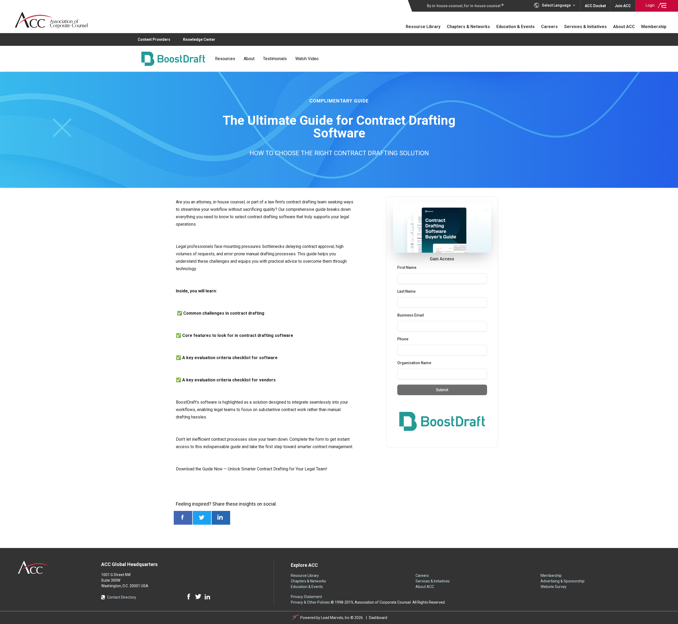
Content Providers (154, 39)
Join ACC (623, 6)
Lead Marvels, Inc (335, 618)
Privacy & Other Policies (310, 602)
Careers (549, 26)
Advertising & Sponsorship (563, 581)
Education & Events (515, 26)
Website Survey (554, 587)
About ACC (624, 26)
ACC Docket (595, 6)
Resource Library (425, 26)
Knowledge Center (199, 39)
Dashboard (378, 618)
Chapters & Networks (468, 26)
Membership (653, 26)
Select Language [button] (556, 5)
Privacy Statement (306, 597)
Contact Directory (121, 597)
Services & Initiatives (585, 26)
